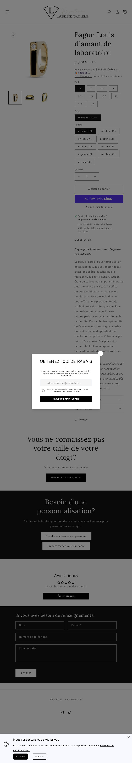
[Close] (128, 737)
